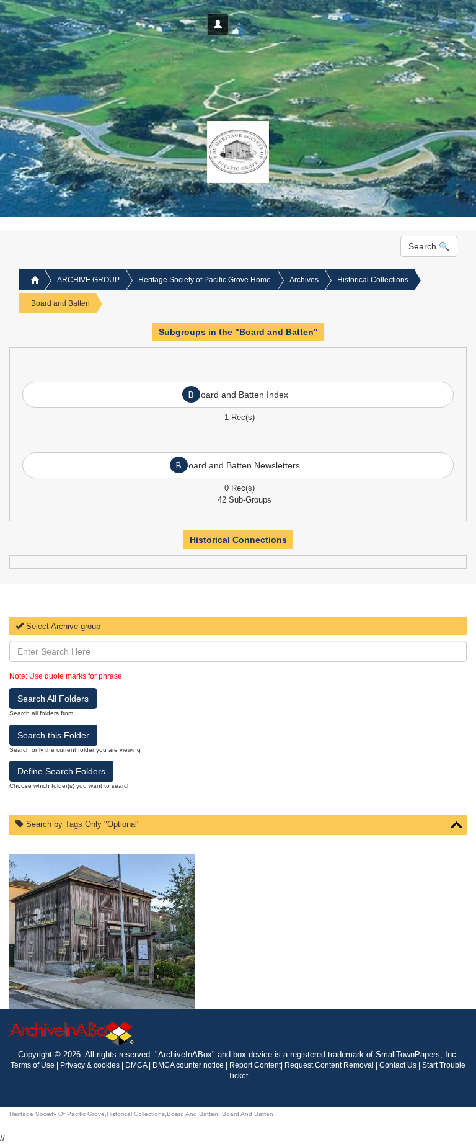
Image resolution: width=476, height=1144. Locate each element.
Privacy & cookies (90, 1065)
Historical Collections (372, 279)
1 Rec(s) (239, 417)
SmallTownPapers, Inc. (417, 1054)
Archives (304, 279)
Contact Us (397, 1065)
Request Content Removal (329, 1065)
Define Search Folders (61, 771)
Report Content (255, 1065)
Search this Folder (53, 735)
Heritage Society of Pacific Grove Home (204, 279)
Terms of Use (33, 1065)
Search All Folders (53, 699)
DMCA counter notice (189, 1065)
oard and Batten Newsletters (238, 465)
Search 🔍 (428, 246)
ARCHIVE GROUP (88, 279)
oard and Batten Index (238, 394)
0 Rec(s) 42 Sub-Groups (239, 490)
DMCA (136, 1065)
